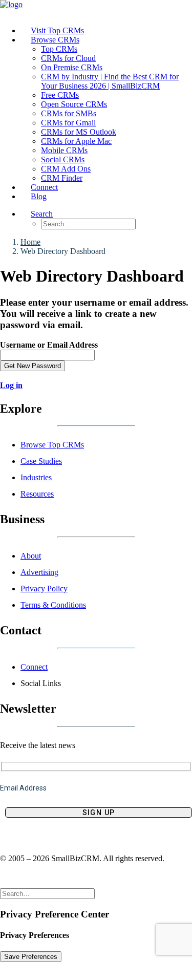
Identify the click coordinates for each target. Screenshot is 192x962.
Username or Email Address (49, 344)
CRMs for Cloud (68, 58)
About (30, 555)
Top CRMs (59, 49)
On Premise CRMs (71, 67)
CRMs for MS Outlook (78, 131)
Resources (37, 493)
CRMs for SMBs (68, 113)
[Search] (47, 893)
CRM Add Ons (66, 168)
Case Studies (41, 461)
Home (30, 242)
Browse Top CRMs (52, 444)
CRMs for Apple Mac (76, 141)
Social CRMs (62, 159)
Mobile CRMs (64, 150)
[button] (41, 213)
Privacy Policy (44, 588)
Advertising (39, 572)
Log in (11, 385)
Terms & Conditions (53, 605)
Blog (39, 196)
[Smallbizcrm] (96, 9)
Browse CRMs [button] (55, 39)
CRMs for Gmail (68, 122)
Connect (34, 666)
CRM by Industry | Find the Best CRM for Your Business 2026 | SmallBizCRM (110, 81)
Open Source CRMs (74, 104)
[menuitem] (106, 30)
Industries (36, 477)
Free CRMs (60, 95)
